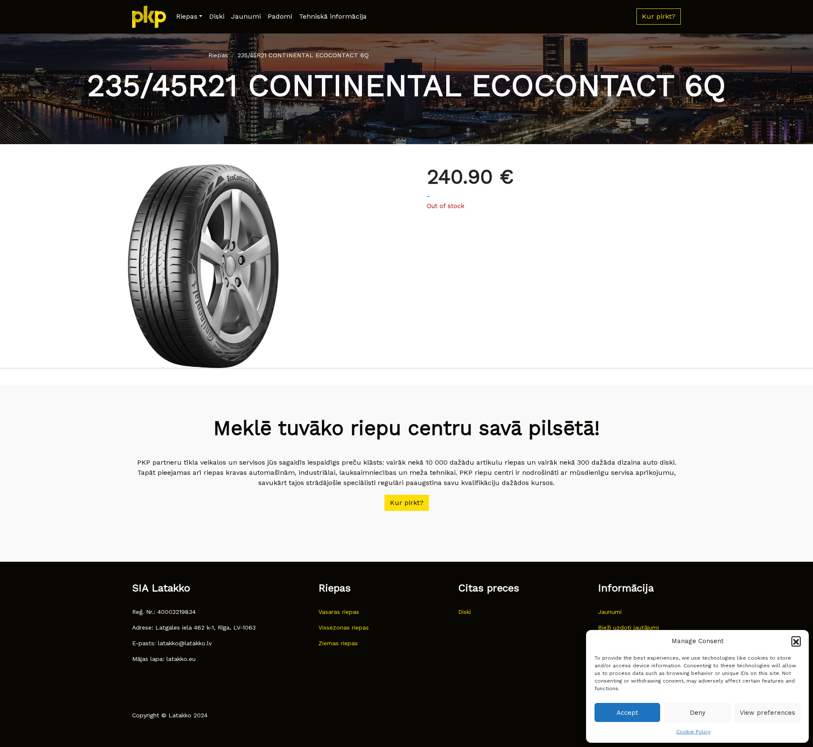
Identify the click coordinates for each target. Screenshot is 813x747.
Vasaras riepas (338, 611)
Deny (697, 712)
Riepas (186, 16)
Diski (216, 16)
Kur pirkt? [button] (658, 16)
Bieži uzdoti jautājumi (628, 627)
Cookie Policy (693, 732)
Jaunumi (246, 16)
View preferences (767, 712)
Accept (627, 712)
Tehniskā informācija (333, 16)
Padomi (280, 16)
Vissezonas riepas (343, 627)
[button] (796, 641)
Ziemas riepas (338, 643)
